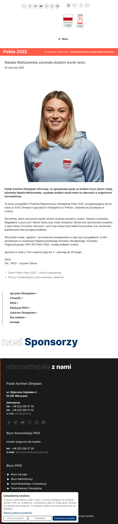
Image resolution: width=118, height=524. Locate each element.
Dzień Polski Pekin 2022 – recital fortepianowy (34, 272)
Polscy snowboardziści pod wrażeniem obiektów (36, 277)
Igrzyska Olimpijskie (22, 293)
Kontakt (15, 322)
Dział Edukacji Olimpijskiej (26, 488)
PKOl (13, 303)
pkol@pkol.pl (23, 413)
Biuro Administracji (22, 479)
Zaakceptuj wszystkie (64, 518)
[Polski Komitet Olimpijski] (73, 21)
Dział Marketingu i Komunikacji (29, 483)
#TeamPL (15, 298)
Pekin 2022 (15, 51)
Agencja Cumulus (85, 516)
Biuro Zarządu (19, 474)
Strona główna (50, 52)
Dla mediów (17, 317)
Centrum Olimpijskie (22, 312)
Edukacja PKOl (19, 307)
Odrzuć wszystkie (15, 518)
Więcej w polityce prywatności (18, 512)
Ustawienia (40, 518)
